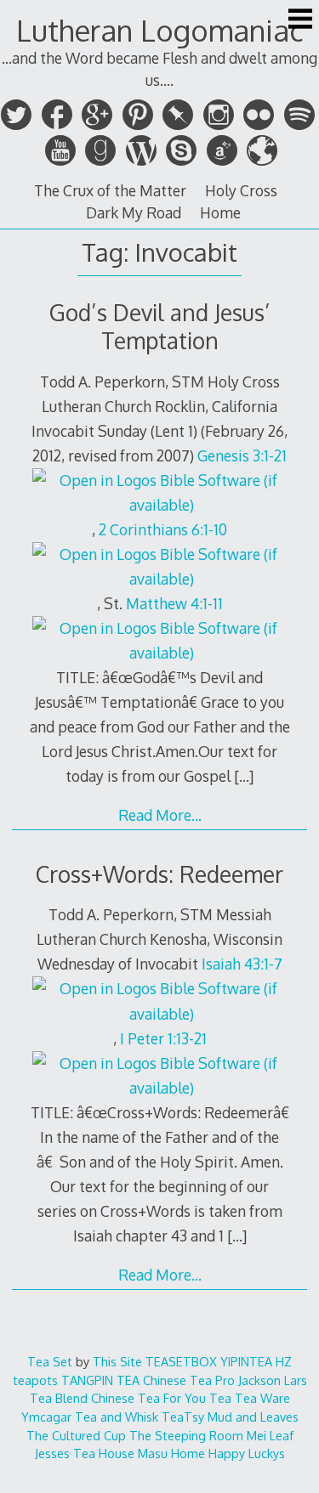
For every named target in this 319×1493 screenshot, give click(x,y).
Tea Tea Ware (249, 1397)
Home (220, 212)
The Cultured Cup (76, 1435)
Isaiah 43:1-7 (242, 963)
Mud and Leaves (253, 1416)
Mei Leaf (270, 1435)
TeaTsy (183, 1416)
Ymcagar (46, 1416)
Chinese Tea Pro (189, 1380)
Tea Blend (59, 1397)
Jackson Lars (272, 1380)
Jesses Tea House (84, 1453)
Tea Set (49, 1361)
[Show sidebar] (300, 20)
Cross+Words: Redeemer (159, 874)
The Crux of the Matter (110, 190)
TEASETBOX (181, 1361)
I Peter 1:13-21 (163, 1038)
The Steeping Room (186, 1435)
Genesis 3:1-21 (242, 455)
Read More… (160, 815)
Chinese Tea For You (148, 1397)
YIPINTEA (246, 1361)
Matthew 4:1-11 (174, 603)
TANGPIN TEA (100, 1380)
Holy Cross (241, 190)
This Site (117, 1361)
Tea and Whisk (116, 1416)
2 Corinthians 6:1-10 (163, 529)
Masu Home (171, 1453)
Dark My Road (133, 212)
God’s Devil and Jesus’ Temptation (160, 326)
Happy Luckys (246, 1453)
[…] (243, 775)
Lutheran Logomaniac (160, 30)
